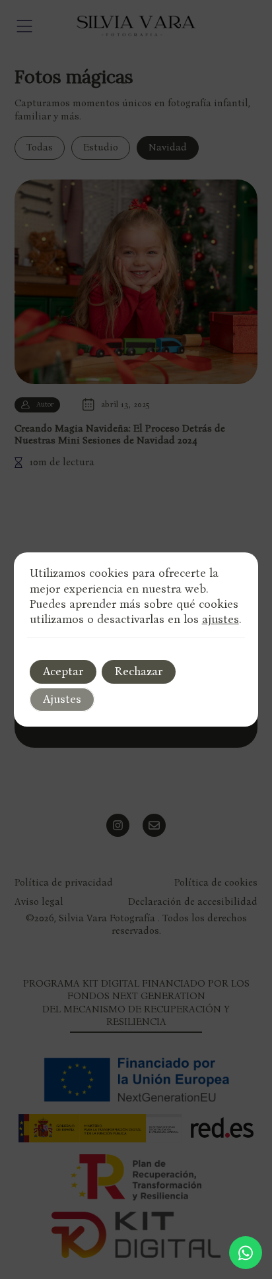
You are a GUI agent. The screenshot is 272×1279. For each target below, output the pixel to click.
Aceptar (63, 671)
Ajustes (62, 699)
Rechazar (138, 671)
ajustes (220, 619)
